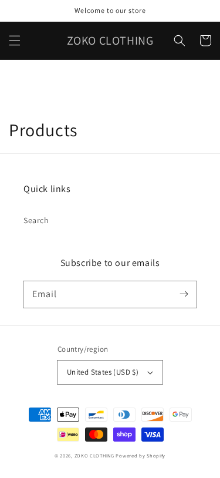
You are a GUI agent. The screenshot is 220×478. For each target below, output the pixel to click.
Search (36, 220)
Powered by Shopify (140, 455)
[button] (15, 40)
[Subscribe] (184, 294)
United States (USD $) (102, 372)
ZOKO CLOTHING (94, 455)
